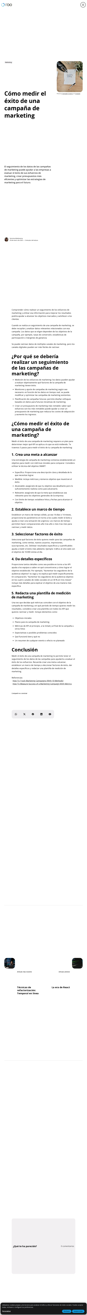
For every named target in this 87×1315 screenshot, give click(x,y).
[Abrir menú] (83, 4)
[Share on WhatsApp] (16, 714)
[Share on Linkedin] (41, 714)
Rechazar (67, 1311)
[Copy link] (50, 714)
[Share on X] (24, 714)
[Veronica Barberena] (6, 239)
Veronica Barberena (16, 238)
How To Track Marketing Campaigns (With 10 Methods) (38, 680)
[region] (44, 1308)
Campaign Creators (67, 93)
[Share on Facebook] (33, 714)
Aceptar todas (78, 1311)
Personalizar (6, 1311)
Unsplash (77, 93)
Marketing (8, 62)
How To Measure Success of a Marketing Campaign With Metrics (42, 684)
